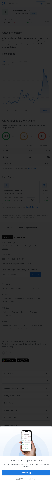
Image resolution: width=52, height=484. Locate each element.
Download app (26, 473)
